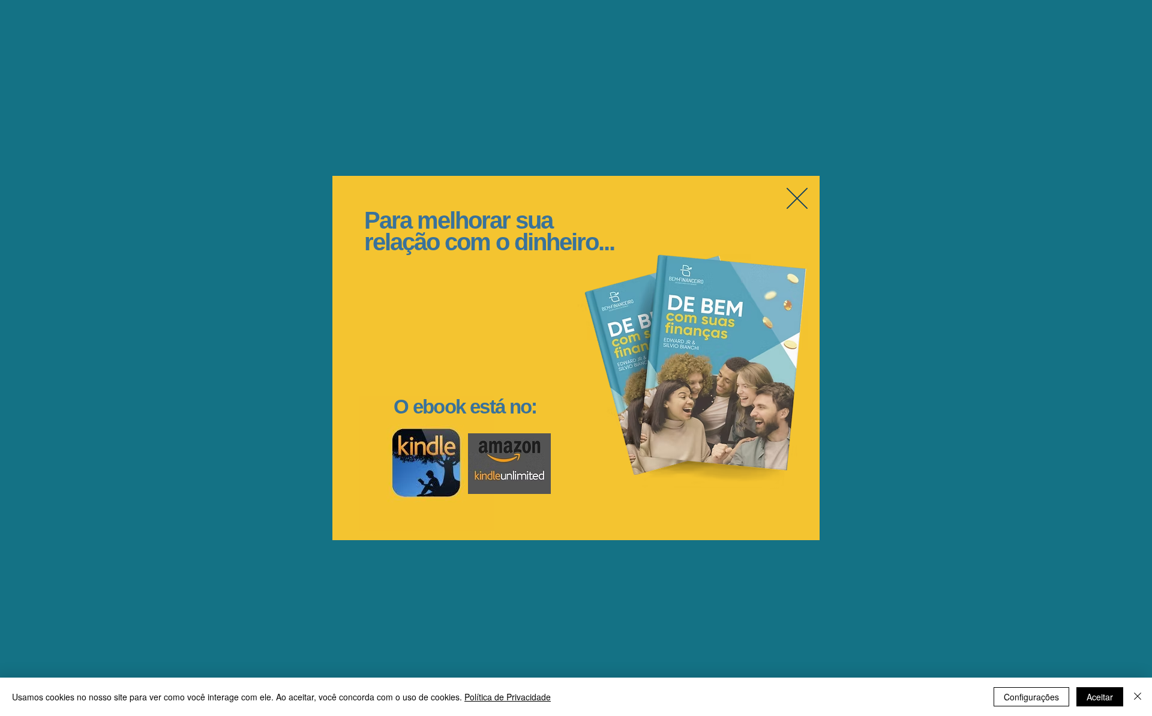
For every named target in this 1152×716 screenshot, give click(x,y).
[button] (797, 198)
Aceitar (1100, 697)
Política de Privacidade (507, 697)
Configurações (1031, 697)
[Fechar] (1137, 696)
